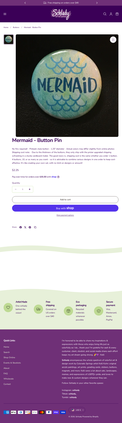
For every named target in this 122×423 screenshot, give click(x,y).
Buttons (16, 27)
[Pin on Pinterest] (29, 227)
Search (7, 352)
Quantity (16, 183)
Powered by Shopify (90, 416)
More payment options (65, 215)
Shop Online (9, 357)
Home (6, 27)
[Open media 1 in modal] (113, 39)
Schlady (79, 416)
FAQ (6, 373)
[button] (4, 14)
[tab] (9, 39)
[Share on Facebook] (20, 227)
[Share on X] (25, 227)
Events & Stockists (12, 362)
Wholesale (9, 378)
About (6, 368)
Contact (7, 384)
